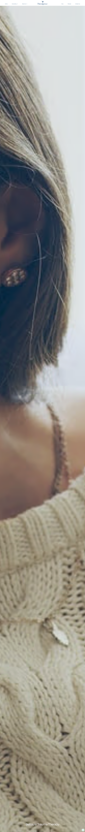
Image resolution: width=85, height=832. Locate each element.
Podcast (69, 4)
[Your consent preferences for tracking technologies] (83, 830)
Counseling (14, 4)
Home (6, 4)
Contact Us (77, 4)
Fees (62, 4)
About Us (24, 4)
